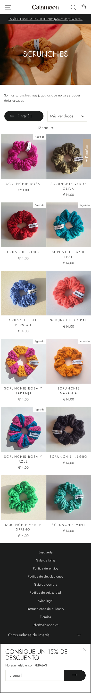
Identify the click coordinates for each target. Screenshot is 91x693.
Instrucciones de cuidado (45, 608)
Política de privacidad (45, 592)
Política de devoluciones (45, 576)
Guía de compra (45, 584)
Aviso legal (45, 600)
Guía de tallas (45, 560)
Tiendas (45, 616)
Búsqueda (46, 552)
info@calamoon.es (45, 624)
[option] (45, 19)
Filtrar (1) (24, 116)
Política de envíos (45, 568)
